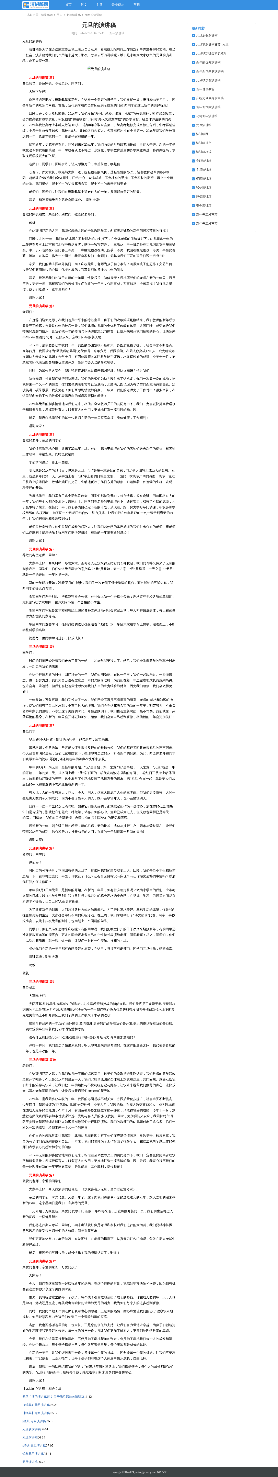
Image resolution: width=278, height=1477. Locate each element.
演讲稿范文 (203, 143)
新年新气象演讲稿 (208, 107)
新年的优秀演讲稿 (208, 62)
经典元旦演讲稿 (33, 1453)
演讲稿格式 (203, 152)
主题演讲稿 (203, 169)
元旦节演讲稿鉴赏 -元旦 (212, 44)
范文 (84, 5)
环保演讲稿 (203, 196)
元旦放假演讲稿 (207, 35)
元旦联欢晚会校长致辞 (211, 53)
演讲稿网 (47, 14)
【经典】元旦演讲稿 (36, 1413)
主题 (99, 5)
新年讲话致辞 (205, 89)
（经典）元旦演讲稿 (36, 1405)
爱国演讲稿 (203, 178)
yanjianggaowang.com (145, 1472)
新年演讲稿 (74, 14)
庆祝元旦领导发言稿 (210, 98)
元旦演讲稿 (30, 1437)
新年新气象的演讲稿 (210, 71)
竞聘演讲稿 (203, 161)
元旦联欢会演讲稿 (208, 80)
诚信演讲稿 (203, 187)
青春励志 (118, 5)
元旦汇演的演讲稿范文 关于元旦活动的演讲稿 (53, 1396)
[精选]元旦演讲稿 (34, 1445)
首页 (68, 5)
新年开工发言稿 (207, 214)
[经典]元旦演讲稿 (34, 1421)
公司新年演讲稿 (207, 116)
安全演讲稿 (203, 205)
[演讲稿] (35, 5)
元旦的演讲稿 (31, 1429)
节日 (137, 5)
